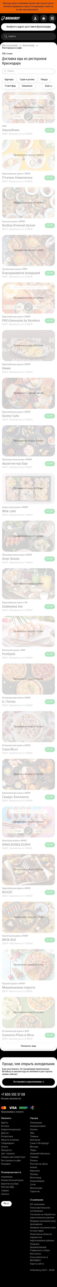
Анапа (33, 1167)
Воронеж (35, 1171)
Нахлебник (7, 1177)
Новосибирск (37, 1181)
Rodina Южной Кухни (12, 1180)
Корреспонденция (11, 1130)
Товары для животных (13, 1157)
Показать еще (28, 1046)
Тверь (33, 1150)
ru (5, 1204)
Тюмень (34, 1137)
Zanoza (5, 1194)
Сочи (33, 1185)
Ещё (47, 86)
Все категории (10, 46)
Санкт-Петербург (39, 1143)
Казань (34, 1130)
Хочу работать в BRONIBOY (39, 1259)
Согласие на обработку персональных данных (42, 1216)
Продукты (6, 1150)
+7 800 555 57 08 (13, 1094)
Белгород (35, 1140)
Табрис (5, 1191)
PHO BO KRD (7, 1187)
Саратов (35, 1192)
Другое (5, 1133)
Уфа (32, 1133)
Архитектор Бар (9, 1184)
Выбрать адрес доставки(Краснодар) (29, 27)
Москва (34, 1147)
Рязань (34, 1161)
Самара (34, 1157)
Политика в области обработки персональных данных (42, 1237)
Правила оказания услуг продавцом (43, 1222)
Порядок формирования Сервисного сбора (40, 1247)
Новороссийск (38, 1126)
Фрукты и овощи (10, 1140)
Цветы (4, 1123)
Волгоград (35, 1178)
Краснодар (28, 46)
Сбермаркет (7, 1143)
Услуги (4, 1147)
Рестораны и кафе (11, 1161)
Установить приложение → (28, 1082)
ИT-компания (37, 1204)
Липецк (34, 1174)
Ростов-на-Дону (39, 1164)
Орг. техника (8, 1154)
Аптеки (5, 1126)
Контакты (35, 1254)
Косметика (7, 1137)
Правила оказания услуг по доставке (43, 1229)
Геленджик (36, 1123)
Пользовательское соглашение (40, 1209)
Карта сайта (37, 1264)
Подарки (5, 1164)
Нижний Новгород (40, 1154)
